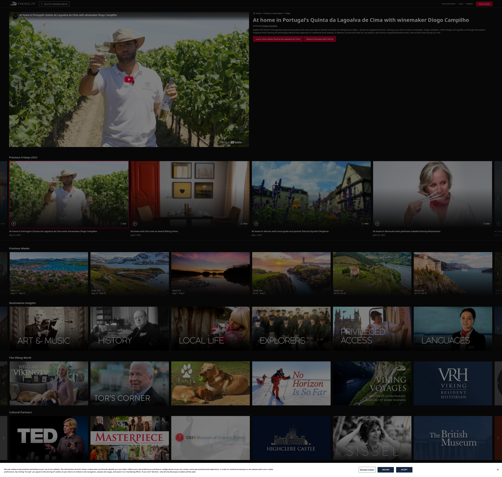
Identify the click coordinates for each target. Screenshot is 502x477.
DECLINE (385, 469)
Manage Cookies (367, 469)
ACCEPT (404, 469)
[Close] (498, 469)
